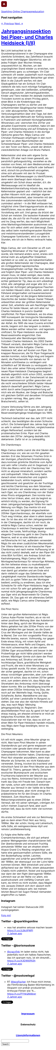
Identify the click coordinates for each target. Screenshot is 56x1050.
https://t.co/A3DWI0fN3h (21, 960)
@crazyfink (13, 951)
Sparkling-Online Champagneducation (22, 11)
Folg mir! (6, 915)
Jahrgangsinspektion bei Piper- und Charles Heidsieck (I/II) (27, 37)
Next (19, 23)
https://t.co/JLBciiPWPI (20, 930)
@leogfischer (18, 981)
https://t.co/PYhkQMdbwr (21, 993)
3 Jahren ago (14, 933)
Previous (7, 23)
